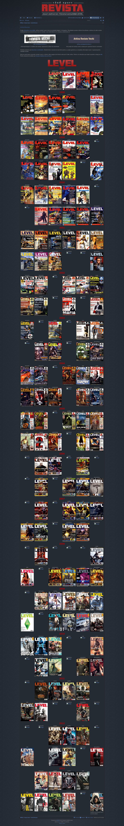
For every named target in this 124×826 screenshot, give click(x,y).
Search (22, 20)
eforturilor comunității (29, 30)
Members (38, 17)
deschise (34, 50)
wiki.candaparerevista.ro (39, 44)
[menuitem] (75, 17)
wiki (101, 54)
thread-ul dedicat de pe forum (43, 56)
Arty (59, 821)
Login (28, 20)
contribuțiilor (40, 50)
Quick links (21, 18)
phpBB (57, 820)
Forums (30, 17)
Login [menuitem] (104, 18)
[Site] (62, 8)
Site (24, 17)
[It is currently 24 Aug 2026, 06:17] (103, 23)
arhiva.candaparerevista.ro (84, 44)
